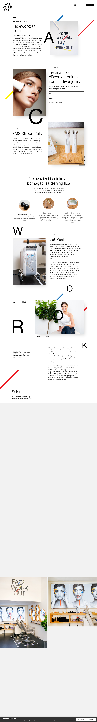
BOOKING (90, 5)
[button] (66, 93)
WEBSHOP (44, 5)
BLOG (50, 5)
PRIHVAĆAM (81, 719)
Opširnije (71, 720)
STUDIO (25, 5)
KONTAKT (57, 5)
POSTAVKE (91, 719)
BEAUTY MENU (34, 5)
